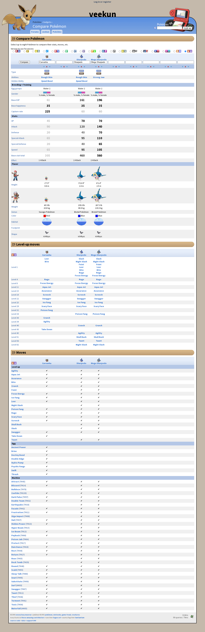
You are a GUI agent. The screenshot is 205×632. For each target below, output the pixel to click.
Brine (14, 451)
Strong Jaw (98, 77)
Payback (15, 535)
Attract (15, 481)
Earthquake (17, 504)
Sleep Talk (16, 573)
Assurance (47, 290)
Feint (81, 264)
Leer (47, 258)
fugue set (57, 618)
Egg (14, 443)
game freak (66, 615)
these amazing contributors (32, 618)
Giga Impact (17, 516)
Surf (13, 585)
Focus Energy (81, 275)
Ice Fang (47, 302)
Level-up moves (28, 244)
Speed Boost (47, 81)
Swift (13, 470)
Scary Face (47, 306)
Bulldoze (15, 489)
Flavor (15, 164)
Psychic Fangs (18, 466)
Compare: (24, 62)
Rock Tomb (17, 562)
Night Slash (81, 261)
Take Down (46, 329)
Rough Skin (46, 77)
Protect (15, 543)
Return (14, 554)
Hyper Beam (17, 527)
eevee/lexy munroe (24, 615)
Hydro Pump (17, 462)
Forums (35, 31)
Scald (14, 570)
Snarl (14, 577)
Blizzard (15, 485)
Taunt (81, 340)
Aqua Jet (46, 287)
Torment (15, 600)
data (23, 621)
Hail (13, 520)
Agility (47, 321)
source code (15, 621)
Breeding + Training (21, 84)
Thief (14, 597)
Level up (16, 366)
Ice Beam (15, 531)
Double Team (17, 500)
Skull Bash (81, 337)
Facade (14, 508)
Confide (15, 493)
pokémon (49, 615)
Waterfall (16, 608)
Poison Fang (47, 310)
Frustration (17, 512)
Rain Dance (16, 547)
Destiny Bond (18, 455)
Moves (21, 352)
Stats (14, 116)
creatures (76, 615)
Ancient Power (18, 447)
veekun (102, 14)
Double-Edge (17, 458)
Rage (81, 272)
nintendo (57, 615)
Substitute (16, 581)
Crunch (46, 317)
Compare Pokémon (30, 38)
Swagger (46, 298)
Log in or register (102, 1)
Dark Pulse (16, 497)
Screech (47, 294)
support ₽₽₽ (31, 621)
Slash (81, 258)
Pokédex (37, 22)
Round (14, 566)
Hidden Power (18, 524)
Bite (47, 261)
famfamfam (79, 618)
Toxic (14, 604)
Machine (16, 477)
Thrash (14, 474)
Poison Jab (16, 539)
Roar (13, 558)
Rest (13, 550)
